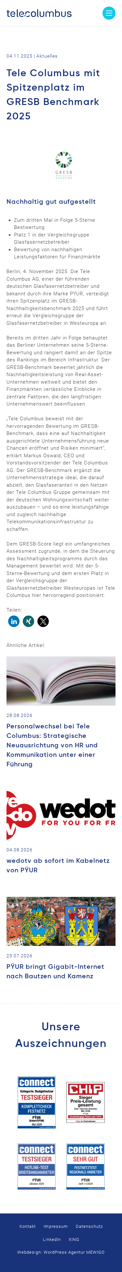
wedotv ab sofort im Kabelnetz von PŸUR (58, 866)
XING (74, 1239)
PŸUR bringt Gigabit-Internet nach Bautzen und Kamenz (55, 972)
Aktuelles (47, 56)
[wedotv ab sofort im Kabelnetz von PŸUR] (61, 815)
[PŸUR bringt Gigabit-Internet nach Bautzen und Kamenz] (61, 921)
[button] (14, 621)
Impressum (56, 1226)
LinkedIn (52, 1239)
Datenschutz (89, 1226)
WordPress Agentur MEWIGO (74, 1252)
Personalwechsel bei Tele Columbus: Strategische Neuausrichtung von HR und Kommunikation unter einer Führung (52, 745)
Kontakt (28, 1226)
